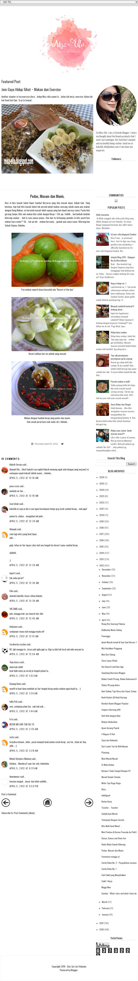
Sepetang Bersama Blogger (113, 672)
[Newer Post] (5, 806)
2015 (101, 546)
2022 (101, 502)
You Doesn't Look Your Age (113, 666)
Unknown (14, 626)
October (105, 582)
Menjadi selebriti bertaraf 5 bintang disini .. (122, 308)
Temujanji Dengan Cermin (113, 819)
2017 (101, 533)
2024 (101, 489)
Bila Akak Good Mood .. (111, 825)
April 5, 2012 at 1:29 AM (24, 693)
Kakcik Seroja (16, 464)
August (105, 594)
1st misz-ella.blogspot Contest (123, 234)
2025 (101, 483)
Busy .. (104, 789)
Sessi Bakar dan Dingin (121, 404)
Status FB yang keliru (111, 685)
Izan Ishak (14, 504)
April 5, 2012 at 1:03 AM (24, 675)
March (104, 901)
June (104, 607)
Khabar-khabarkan (109, 721)
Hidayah (13, 529)
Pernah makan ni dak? (120, 381)
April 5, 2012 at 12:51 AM (24, 636)
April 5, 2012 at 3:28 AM (24, 750)
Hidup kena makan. (119, 332)
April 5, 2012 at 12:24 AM (24, 521)
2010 (101, 929)
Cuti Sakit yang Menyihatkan (114, 875)
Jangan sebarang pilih (111, 709)
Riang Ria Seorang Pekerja (113, 623)
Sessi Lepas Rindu (109, 660)
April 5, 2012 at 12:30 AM (24, 583)
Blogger (74, 970)
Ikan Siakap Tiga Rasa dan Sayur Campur (120, 691)
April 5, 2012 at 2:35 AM (24, 729)
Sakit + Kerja (107, 881)
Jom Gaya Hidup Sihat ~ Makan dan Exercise (31, 89)
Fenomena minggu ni (111, 856)
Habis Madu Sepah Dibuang (113, 844)
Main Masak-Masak (110, 758)
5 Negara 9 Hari (108, 734)
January (105, 914)
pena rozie (14, 486)
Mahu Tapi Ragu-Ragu (111, 783)
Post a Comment (8, 794)
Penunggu (106, 636)
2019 (101, 521)
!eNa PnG (14, 701)
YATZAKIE (14, 609)
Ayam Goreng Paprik (110, 727)
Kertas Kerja (107, 801)
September (106, 588)
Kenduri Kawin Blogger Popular (115, 703)
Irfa (11, 719)
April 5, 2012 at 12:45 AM (24, 618)
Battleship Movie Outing (112, 629)
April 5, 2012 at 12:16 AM (24, 478)
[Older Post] (89, 806)
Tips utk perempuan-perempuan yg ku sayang (121, 357)
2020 (101, 515)
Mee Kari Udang (108, 654)
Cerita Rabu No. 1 (109, 868)
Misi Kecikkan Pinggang (112, 648)
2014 (101, 552)
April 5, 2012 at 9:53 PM (24, 786)
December (106, 569)
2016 (101, 540)
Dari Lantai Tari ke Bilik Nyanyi (115, 746)
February (105, 908)
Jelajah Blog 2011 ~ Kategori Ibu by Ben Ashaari (123, 259)
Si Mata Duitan (108, 764)
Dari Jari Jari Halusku (76, 966)
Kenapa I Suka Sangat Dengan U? (116, 770)
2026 (101, 477)
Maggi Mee (106, 887)
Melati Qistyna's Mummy (20, 758)
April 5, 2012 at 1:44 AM (24, 711)
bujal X (12, 573)
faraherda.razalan (18, 644)
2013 (101, 559)
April (104, 619)
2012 (101, 565)
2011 (101, 923)
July (103, 600)
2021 (101, 508)
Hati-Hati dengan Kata (111, 715)
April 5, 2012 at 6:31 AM (24, 768)
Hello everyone (102, 214)
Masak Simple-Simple (111, 776)
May (103, 613)
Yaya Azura (14, 662)
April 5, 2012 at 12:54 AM (24, 654)
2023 (101, 496)
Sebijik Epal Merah (110, 813)
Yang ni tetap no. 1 (118, 283)
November (106, 575)
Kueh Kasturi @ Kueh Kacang (114, 697)
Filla (12, 591)
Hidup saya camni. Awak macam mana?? (121, 432)
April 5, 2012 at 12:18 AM (24, 495)
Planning (105, 752)
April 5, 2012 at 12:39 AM (24, 600)
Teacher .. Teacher (110, 807)
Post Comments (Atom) (24, 813)
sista (12, 737)
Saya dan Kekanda (110, 740)
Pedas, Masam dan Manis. (113, 850)
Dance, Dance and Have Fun (114, 838)
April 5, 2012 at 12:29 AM (24, 565)
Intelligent (106, 795)
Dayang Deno (15, 684)
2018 (101, 527)
